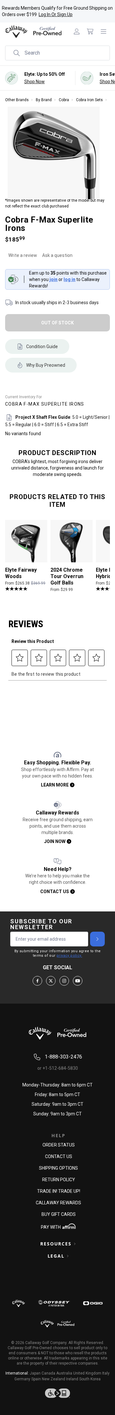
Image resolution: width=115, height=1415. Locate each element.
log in (69, 279)
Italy (106, 1373)
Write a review (22, 255)
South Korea (90, 1379)
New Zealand (53, 1379)
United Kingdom (87, 1373)
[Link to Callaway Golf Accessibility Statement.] (57, 1393)
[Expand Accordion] (75, 1244)
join (53, 279)
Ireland (72, 1379)
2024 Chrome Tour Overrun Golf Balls (66, 576)
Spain (36, 1379)
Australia (64, 1373)
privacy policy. (69, 956)
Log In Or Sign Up (56, 14)
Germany (22, 1379)
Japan (35, 1373)
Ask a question (57, 255)
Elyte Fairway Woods (21, 573)
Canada (48, 1373)
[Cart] (90, 31)
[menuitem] (76, 31)
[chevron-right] (97, 939)
